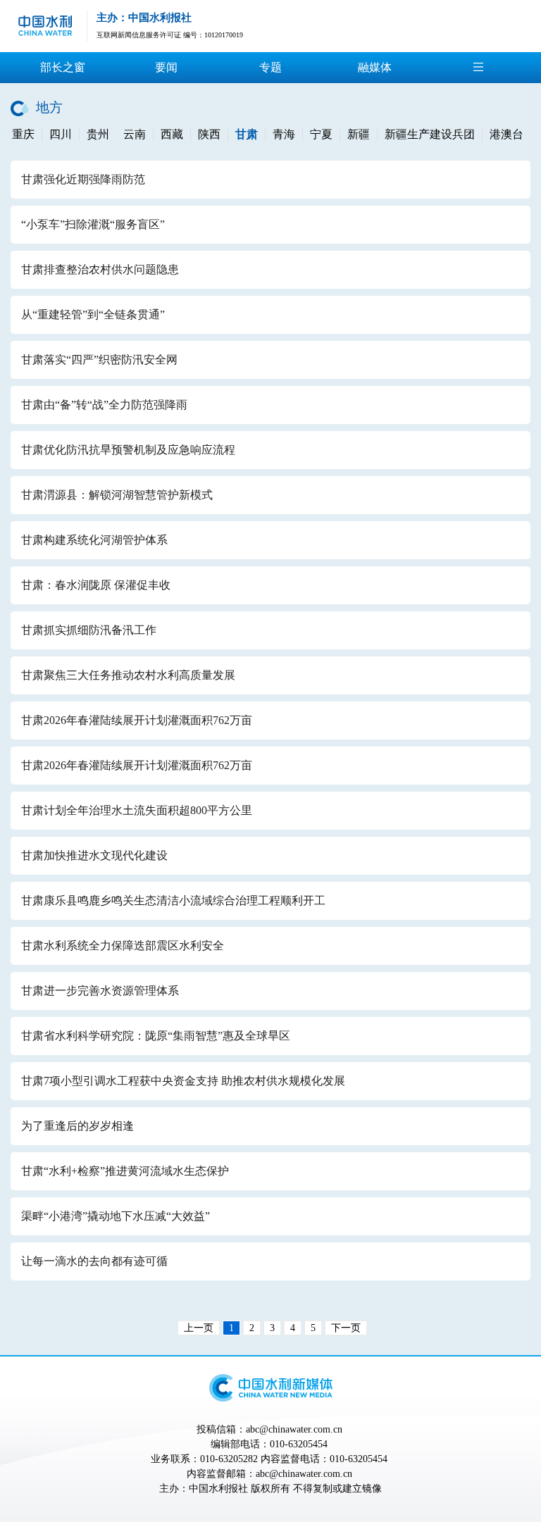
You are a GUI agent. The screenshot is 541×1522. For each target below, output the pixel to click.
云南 (134, 134)
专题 (270, 67)
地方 (49, 107)
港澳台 (506, 134)
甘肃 (246, 134)
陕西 (209, 134)
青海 (284, 134)
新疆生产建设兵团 (430, 134)
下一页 (346, 1328)
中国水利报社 (218, 1488)
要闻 (166, 67)
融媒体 (375, 67)
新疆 (358, 134)
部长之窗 (62, 67)
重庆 (23, 134)
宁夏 (321, 134)
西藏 (172, 134)
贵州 (98, 134)
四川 (60, 134)
